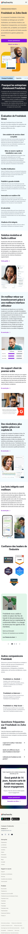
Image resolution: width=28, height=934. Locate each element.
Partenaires (3, 854)
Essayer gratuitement (14, 40)
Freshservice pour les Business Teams (9, 896)
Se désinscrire (10, 930)
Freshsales (3, 905)
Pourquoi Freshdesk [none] (7, 78)
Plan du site (17, 930)
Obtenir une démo (13, 44)
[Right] (20, 644)
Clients (2, 852)
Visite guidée (4, 261)
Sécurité (22, 927)
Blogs (2, 859)
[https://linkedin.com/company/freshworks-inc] (2, 834)
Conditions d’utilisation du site (6, 925)
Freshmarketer (4, 910)
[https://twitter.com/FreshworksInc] (5, 834)
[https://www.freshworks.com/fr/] (7, 2)
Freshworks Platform (5, 913)
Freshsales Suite (4, 908)
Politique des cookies (18, 925)
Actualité (3, 862)
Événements (4, 857)
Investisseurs (4, 847)
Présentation (4, 842)
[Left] (8, 644)
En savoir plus (5, 332)
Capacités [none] (18, 78)
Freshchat (3, 903)
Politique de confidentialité (16, 923)
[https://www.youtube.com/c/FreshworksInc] (12, 834)
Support (3, 871)
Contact (3, 864)
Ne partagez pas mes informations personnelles (10, 927)
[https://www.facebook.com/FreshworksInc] (9, 834)
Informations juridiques (5, 923)
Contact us (3, 828)
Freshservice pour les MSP (7, 893)
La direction (3, 844)
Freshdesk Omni (4, 898)
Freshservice (4, 891)
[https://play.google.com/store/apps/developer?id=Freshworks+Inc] (5, 819)
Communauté (4, 881)
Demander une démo (13, 801)
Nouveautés (3, 888)
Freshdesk (3, 900)
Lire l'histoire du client (9, 637)
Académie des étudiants (6, 879)
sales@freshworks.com (6, 830)
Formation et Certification (6, 874)
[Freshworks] (14, 814)
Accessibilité (3, 930)
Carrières (3, 849)
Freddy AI (3, 915)
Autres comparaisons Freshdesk (12, 657)
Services (3, 876)
